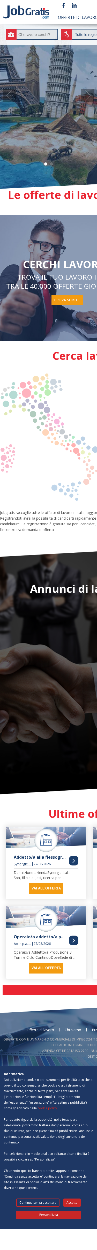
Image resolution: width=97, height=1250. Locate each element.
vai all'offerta (46, 888)
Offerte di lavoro (40, 1029)
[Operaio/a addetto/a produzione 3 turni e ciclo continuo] (46, 919)
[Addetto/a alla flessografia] (46, 839)
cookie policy (47, 1108)
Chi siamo (73, 1029)
